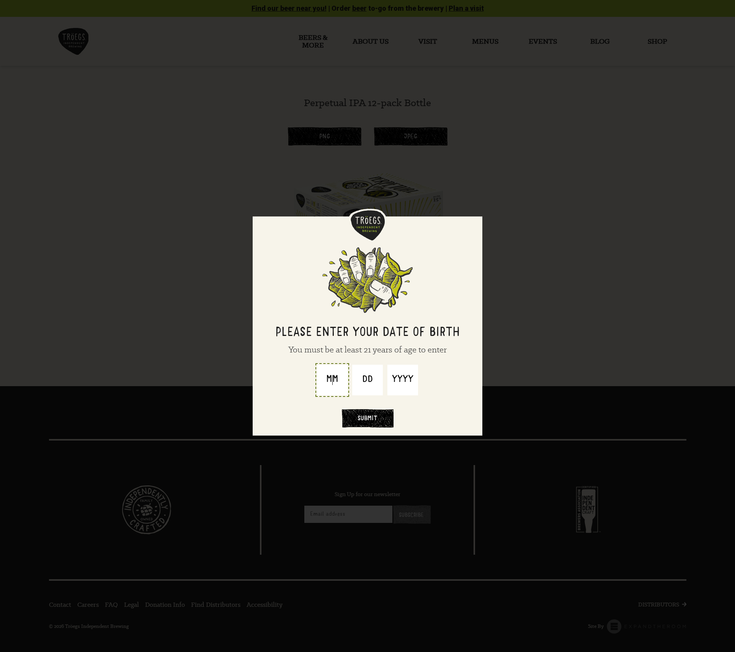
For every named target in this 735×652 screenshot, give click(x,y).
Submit (367, 419)
